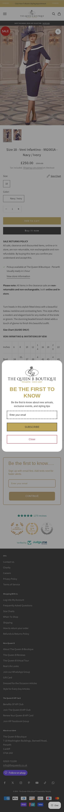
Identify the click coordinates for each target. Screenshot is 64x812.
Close (32, 439)
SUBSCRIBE (32, 427)
